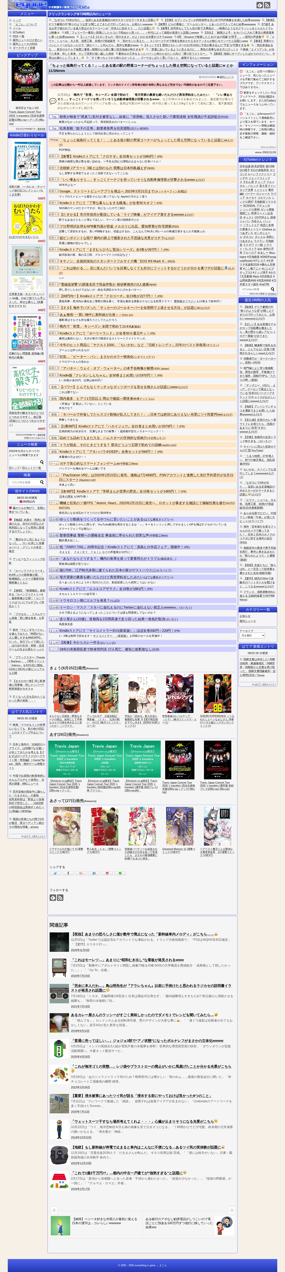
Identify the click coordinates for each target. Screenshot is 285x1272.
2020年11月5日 (80, 950)
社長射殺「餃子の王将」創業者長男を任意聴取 (95, 128)
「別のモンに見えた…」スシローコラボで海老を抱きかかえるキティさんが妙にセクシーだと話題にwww (184, 40)
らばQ (115, 600)
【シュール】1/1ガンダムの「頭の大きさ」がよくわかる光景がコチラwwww (125, 36)
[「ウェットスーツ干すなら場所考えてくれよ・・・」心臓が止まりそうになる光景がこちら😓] (59, 1129)
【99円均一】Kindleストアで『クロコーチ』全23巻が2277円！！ (108, 296)
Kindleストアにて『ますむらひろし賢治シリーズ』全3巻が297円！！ (111, 249)
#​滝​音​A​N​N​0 (264, 280)
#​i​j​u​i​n (256, 276)
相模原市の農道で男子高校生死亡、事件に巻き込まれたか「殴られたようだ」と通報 (258, 551)
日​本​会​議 (245, 166)
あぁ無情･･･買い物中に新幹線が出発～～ (91, 315)
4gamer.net (87, 480)
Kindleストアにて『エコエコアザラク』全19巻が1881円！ (103, 589)
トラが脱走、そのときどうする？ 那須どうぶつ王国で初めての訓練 (110, 445)
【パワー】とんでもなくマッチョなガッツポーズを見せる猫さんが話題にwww (119, 387)
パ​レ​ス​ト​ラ (250, 248)
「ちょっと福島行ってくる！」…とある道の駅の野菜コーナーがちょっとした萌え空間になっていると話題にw (143, 140)
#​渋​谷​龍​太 (266, 276)
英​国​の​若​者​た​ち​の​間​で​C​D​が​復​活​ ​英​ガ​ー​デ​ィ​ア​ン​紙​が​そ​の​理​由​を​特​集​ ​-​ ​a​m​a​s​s (26, 823)
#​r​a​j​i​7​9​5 (264, 284)
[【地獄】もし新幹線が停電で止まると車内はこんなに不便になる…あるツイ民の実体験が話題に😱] (59, 1155)
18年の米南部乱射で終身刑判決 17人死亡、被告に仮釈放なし (106, 649)
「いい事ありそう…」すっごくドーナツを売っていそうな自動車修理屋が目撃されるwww (127, 180)
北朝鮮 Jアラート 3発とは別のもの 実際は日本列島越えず (103, 168)
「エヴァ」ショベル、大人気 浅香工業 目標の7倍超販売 (258, 503)
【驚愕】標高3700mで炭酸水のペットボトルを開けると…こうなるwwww (257, 582)
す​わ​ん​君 (248, 181)
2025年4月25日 (80, 1056)
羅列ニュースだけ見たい (28, 40)
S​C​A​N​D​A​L (249, 205)
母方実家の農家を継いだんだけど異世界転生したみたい (102, 577)
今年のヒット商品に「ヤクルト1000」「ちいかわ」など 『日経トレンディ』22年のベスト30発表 (133, 345)
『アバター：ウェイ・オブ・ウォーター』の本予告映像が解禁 (107, 368)
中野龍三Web (128, 463)
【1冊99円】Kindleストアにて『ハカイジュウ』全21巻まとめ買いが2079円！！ (119, 426)
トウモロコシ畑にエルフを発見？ (85, 600)
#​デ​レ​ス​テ (259, 260)
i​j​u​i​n (259, 248)
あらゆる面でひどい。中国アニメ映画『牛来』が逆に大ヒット (258, 517)
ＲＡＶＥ (64, 552)
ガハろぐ (185, 607)
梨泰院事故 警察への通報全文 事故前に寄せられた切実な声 (104, 535)
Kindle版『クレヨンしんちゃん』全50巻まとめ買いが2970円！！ (108, 375)
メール (17, 28)
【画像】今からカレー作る (80, 642)
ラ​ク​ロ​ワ (248, 244)
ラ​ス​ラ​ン (259, 241)
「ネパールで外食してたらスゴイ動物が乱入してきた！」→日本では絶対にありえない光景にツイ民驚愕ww (141, 414)
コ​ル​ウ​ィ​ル (264, 197)
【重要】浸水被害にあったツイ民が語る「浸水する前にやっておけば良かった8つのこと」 (141, 1096)
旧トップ (14, 467)
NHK (151, 168)
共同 (155, 649)
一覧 (21, 36)
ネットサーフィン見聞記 (170, 191)
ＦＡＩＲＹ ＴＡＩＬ (88, 552)
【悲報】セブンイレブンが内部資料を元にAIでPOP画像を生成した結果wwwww (212, 20)
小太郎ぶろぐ (156, 438)
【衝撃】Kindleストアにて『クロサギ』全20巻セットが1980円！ (108, 156)
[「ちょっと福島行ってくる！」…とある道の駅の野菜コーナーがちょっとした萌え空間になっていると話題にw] (94, 873)
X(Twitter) (270, 100)
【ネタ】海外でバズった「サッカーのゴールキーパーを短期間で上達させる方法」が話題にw (130, 308)
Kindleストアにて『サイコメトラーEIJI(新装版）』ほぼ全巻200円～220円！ (117, 631)
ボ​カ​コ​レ (248, 236)
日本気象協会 (131, 326)
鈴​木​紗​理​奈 (258, 166)
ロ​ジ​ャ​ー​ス (263, 193)
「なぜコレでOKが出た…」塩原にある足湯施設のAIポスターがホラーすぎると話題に (104, 20)
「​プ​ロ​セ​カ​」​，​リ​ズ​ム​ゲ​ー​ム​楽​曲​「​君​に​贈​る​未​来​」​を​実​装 (27, 618)
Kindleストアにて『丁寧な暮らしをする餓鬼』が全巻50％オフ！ (108, 203)
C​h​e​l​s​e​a (267, 229)
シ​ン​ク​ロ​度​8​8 (251, 209)
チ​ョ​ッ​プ (260, 181)
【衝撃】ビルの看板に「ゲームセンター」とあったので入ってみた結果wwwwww (206, 24)
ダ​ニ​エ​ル (260, 236)
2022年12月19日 (81, 1163)
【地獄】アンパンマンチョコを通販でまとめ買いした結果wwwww (258, 410)
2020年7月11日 (80, 1111)
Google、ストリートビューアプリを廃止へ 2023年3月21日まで (107, 191)
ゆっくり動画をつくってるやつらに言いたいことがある (102, 519)
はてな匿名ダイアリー (158, 519)
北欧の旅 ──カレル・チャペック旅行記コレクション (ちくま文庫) (27, 190)
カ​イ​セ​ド (251, 197)
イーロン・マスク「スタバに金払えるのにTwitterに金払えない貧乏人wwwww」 (119, 607)
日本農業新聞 (254, 507)
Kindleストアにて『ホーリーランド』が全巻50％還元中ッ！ (105, 333)
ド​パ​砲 (259, 244)
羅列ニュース (227, 77)
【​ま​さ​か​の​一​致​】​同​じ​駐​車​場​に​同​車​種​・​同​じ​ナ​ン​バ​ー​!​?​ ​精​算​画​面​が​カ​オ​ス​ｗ (27, 684)
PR (160, 156)
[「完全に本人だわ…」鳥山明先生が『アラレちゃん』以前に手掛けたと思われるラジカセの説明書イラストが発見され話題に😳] (59, 993)
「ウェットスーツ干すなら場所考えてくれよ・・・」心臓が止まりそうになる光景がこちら (142, 1121)
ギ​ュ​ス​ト (248, 217)
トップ (17, 20)
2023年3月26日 (80, 1087)
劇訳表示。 (168, 558)
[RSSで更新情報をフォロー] (267, 5)
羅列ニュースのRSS (25, 44)
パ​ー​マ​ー (250, 193)
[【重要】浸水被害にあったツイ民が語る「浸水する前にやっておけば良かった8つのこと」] (59, 1103)
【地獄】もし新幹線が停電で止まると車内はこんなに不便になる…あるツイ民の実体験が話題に (146, 1147)
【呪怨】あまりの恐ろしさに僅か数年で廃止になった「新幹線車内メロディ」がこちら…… (142, 934)
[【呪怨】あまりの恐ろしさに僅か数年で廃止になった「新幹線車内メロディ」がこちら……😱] (59, 942)
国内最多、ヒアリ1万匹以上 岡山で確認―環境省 (96, 398)
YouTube (256, 450)
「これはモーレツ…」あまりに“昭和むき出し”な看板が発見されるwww (127, 960)
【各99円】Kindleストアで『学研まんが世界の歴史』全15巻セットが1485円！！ (120, 491)
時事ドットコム (143, 398)
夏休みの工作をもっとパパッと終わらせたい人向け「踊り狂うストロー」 (163, 53)
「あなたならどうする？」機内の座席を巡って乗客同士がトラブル (110, 558)
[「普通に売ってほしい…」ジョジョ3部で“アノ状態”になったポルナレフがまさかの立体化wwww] (59, 1048)
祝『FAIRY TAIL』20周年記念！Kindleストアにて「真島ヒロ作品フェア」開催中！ (122, 547)
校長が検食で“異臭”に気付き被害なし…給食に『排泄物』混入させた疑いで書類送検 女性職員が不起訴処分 (140, 117)
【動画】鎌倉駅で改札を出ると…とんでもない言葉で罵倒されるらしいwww (258, 349)
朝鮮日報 (265, 573)
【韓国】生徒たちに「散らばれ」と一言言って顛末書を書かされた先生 (258, 569)
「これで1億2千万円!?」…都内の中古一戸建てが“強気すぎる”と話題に (127, 1173)
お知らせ (245, 616)
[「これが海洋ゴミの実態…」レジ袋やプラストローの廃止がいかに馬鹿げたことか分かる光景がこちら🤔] (59, 1074)
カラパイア (164, 570)
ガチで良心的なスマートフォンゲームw (89, 463)
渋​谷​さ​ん (256, 221)
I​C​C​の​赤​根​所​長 (260, 170)
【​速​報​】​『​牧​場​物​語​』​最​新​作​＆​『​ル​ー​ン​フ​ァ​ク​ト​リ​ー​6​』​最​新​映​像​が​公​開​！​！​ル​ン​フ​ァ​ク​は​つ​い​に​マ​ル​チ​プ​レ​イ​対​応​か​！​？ (27, 598)
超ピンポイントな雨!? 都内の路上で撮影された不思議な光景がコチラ (112, 238)
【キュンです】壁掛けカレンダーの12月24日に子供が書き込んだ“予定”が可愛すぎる (194, 45)
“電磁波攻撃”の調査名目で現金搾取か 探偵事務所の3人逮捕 (104, 284)
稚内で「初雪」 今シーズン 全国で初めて (91, 326)
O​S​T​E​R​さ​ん (262, 217)
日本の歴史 (66, 496)
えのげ (199, 179)
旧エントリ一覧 (31, 467)
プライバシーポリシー (268, 147)
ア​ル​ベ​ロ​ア (250, 252)
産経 (254, 379)
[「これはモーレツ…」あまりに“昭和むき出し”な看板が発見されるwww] (59, 968)
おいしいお (108, 642)
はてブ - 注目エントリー (265, 684)
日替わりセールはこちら (34, 438)
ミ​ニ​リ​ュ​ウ (261, 189)
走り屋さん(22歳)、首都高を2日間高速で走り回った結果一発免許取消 (112, 619)
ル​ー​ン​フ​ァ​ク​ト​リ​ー (260, 174)
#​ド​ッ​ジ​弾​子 (260, 272)
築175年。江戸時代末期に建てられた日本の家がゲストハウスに (108, 570)
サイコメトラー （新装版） (111, 635)
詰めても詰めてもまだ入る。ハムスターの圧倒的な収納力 (103, 438)
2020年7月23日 (80, 975)
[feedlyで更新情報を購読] (259, 5)
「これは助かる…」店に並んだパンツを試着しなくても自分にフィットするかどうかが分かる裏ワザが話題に (142, 268)
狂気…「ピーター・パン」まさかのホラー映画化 (97, 357)
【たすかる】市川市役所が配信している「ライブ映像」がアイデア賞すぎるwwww (121, 214)
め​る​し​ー (262, 252)
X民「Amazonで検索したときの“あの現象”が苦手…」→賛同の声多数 (219, 36)
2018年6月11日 (80, 1030)
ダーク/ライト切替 (24, 47)
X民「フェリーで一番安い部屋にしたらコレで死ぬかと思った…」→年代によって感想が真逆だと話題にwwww (132, 32)
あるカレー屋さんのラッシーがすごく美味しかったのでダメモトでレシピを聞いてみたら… (142, 1015)
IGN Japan (161, 368)
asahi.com (169, 445)
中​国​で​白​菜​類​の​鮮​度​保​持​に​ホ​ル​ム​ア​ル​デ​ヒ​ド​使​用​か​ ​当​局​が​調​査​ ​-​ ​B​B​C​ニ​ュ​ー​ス (27, 779)
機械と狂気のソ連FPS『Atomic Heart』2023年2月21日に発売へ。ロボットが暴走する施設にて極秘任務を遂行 (143, 503)
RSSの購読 (265, 96)
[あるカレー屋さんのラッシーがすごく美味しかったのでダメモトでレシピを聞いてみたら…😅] (59, 1023)
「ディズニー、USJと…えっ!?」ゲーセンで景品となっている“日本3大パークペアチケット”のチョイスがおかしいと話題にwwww (258, 393)
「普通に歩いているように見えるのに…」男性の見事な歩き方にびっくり (193, 49)
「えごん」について (25, 24)
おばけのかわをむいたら (24, 236)
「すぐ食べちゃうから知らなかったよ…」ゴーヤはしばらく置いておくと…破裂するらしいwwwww (149, 57)
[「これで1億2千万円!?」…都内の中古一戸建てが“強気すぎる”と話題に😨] (59, 1181)
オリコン (212, 345)
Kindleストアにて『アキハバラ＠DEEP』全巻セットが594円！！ (108, 452)
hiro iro (127, 314)
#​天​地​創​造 (253, 256)
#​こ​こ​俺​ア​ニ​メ (252, 268)
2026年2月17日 (80, 1188)
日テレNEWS (139, 128)
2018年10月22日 (81, 1137)
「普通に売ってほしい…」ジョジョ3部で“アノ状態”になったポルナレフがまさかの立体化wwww (147, 1041)
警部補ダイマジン (185, 301)
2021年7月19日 (80, 1006)
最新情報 (41, 129)
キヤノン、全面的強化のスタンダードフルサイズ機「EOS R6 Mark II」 (114, 261)
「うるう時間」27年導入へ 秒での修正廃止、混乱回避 (257, 460)
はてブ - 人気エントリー (34, 836)
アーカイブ (246, 631)
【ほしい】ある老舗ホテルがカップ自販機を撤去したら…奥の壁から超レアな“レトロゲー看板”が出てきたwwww (258, 332)
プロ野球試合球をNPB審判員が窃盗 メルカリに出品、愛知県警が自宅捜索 (116, 226)
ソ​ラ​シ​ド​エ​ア (251, 225)
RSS (224, 116)
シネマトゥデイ (144, 356)
